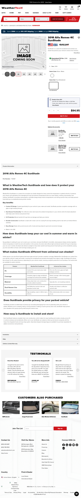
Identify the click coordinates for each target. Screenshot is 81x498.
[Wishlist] (79, 38)
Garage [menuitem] (36, 13)
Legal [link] (24, 492)
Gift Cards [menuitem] (67, 13)
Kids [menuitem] (27, 13)
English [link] (14, 477)
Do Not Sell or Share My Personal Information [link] (49, 492)
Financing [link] (44, 447)
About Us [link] (44, 444)
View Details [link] (61, 140)
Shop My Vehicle (58, 19)
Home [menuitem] (11, 13)
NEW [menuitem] (57, 13)
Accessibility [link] (31, 492)
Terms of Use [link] (8, 492)
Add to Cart (64, 116)
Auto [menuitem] (3, 13)
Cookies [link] (72, 492)
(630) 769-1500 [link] (5, 447)
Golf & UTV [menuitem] (47, 13)
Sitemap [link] (66, 492)
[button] (66, 8)
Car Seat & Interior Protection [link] (20, 26)
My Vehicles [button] (73, 20)
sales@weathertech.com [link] (8, 450)
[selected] (52, 75)
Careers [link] (44, 450)
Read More (77, 53)
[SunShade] (70, 407)
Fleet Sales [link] (45, 468)
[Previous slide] (3, 74)
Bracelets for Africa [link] (47, 459)
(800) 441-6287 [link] (5, 444)
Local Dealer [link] (24, 476)
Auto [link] (6, 26)
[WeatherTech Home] (12, 8)
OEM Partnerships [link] (46, 465)
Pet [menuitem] (19, 13)
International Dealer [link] (26, 479)
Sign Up (60, 428)
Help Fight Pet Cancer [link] (48, 462)
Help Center (4, 453)
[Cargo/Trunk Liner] (30, 407)
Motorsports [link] (45, 456)
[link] (2, 25)
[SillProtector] (11, 407)
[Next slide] (45, 74)
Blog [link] (43, 453)
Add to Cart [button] (74, 135)
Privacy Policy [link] (17, 492)
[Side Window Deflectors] (50, 407)
